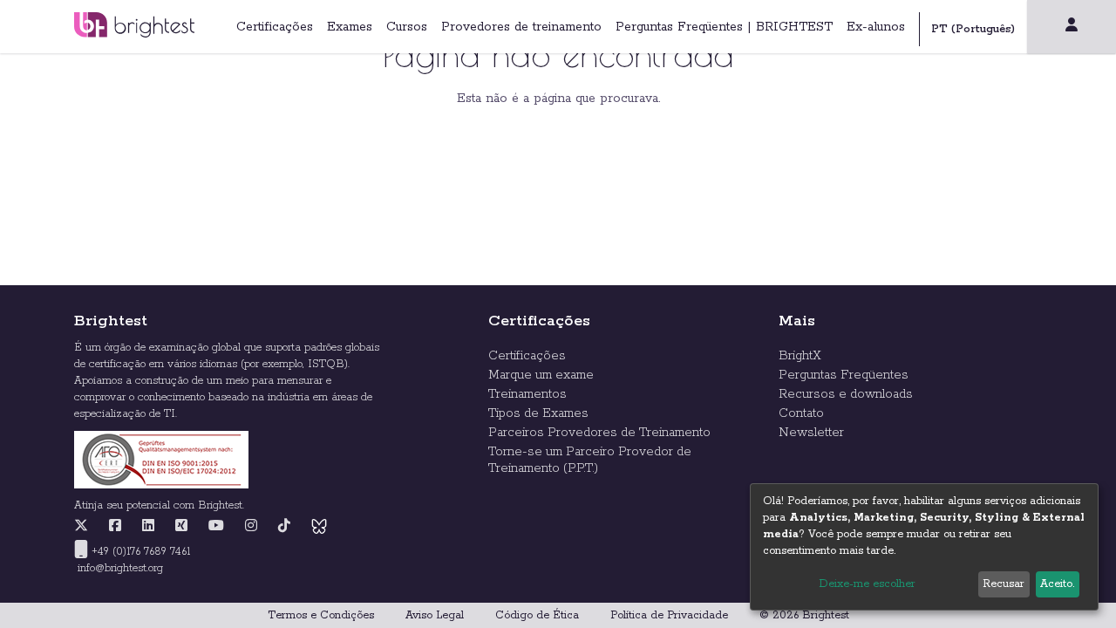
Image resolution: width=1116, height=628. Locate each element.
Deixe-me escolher (867, 583)
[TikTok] (284, 527)
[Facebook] (115, 527)
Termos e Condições (321, 615)
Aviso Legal (434, 615)
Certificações (274, 27)
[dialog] (924, 547)
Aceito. (1057, 583)
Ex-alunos (876, 27)
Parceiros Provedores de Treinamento (599, 432)
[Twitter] (85, 527)
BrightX (800, 356)
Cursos (406, 27)
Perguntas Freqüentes (843, 375)
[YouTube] (216, 527)
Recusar (1003, 583)
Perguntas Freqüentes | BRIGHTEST (724, 27)
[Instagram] (251, 527)
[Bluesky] (319, 527)
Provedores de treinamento (521, 27)
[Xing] (181, 527)
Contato (801, 413)
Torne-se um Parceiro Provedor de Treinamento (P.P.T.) (589, 460)
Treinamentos (527, 394)
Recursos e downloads (846, 394)
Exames (349, 27)
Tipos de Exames (538, 413)
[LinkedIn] (148, 527)
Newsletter (811, 432)
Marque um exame (541, 375)
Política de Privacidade (669, 615)
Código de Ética (537, 615)
